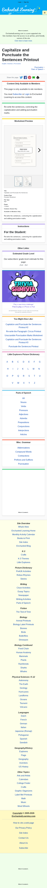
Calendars (23, 779)
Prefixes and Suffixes (23, 460)
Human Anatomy (23, 652)
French (23, 720)
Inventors (23, 763)
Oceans (23, 699)
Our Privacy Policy (23, 828)
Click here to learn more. (23, 41)
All (23, 398)
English (4, 63)
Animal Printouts (23, 621)
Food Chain (23, 648)
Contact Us (23, 838)
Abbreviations (23, 448)
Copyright (17, 813)
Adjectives (23, 414)
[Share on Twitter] (21, 77)
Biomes (23, 628)
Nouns (23, 402)
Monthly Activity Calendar (23, 534)
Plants (23, 660)
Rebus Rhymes (23, 575)
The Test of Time (23, 612)
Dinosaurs (23, 640)
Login (19, 2)
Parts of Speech (37, 69)
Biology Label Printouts (23, 624)
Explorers (23, 751)
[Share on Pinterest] (29, 77)
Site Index (23, 542)
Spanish (23, 739)
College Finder (23, 783)
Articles (23, 434)
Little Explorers (23, 562)
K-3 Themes (23, 559)
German (23, 724)
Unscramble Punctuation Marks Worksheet (23, 335)
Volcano (23, 707)
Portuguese (23, 735)
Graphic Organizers (23, 791)
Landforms (23, 695)
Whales (23, 671)
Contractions (23, 456)
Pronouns (23, 410)
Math (23, 798)
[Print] (37, 77)
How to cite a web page (23, 823)
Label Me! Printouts (23, 795)
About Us (23, 843)
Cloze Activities (23, 588)
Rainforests (23, 664)
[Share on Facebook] (25, 77)
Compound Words (23, 452)
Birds (23, 632)
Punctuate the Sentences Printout (23, 346)
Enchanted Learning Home (23, 531)
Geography (23, 759)
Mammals (23, 656)
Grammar (10, 63)
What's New (23, 527)
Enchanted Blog (23, 546)
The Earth (23, 684)
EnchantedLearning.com (23, 816)
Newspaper (23, 595)
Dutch (23, 716)
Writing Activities (23, 599)
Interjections (23, 430)
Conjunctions (23, 426)
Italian (23, 727)
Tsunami (23, 703)
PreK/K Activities (23, 571)
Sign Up (26, 2)
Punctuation (17, 63)
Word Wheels (24, 806)
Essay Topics (23, 591)
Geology (23, 688)
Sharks (23, 668)
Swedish (23, 742)
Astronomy (23, 680)
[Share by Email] (33, 77)
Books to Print (23, 538)
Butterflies (23, 636)
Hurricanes (23, 692)
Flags (23, 755)
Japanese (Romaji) (23, 731)
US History (23, 767)
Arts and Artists (23, 776)
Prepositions (23, 422)
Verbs (23, 406)
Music (23, 802)
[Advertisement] (23, 23)
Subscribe (17, 94)
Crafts (23, 555)
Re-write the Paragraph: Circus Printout (23, 331)
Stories (23, 579)
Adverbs (23, 418)
